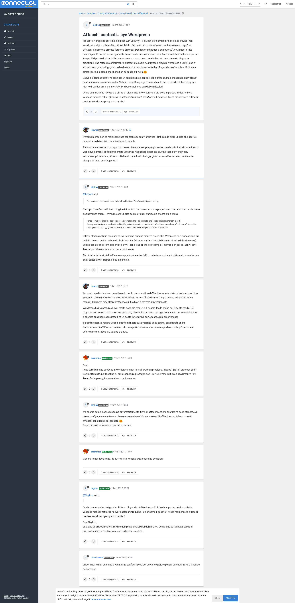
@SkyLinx (88, 495)
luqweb (94, 130)
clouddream (97, 557)
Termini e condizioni (17, 596)
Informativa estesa (101, 599)
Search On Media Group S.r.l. (19, 598)
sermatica (96, 358)
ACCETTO (230, 598)
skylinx (96, 25)
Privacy (6, 596)
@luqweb (88, 194)
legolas (94, 488)
